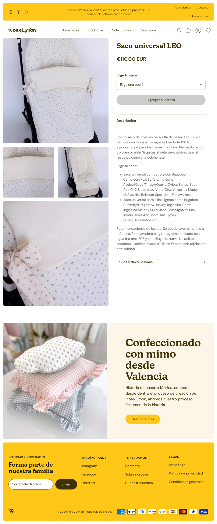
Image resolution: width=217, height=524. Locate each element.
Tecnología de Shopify (98, 511)
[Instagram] (11, 12)
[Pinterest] (26, 12)
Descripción (126, 120)
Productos (95, 30)
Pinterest (88, 483)
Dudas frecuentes (139, 483)
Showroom (147, 30)
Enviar (66, 484)
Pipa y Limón (76, 511)
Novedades (70, 30)
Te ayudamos (182, 7)
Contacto (203, 7)
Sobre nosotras (199, 16)
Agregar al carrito (161, 100)
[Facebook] (18, 12)
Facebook (88, 474)
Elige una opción (132, 84)
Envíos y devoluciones (135, 262)
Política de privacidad (186, 473)
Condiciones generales (186, 482)
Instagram (89, 466)
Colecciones (121, 30)
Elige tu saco (127, 75)
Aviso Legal (177, 465)
